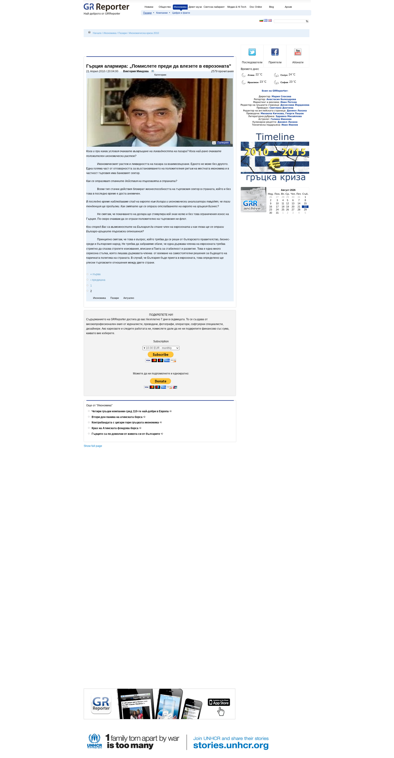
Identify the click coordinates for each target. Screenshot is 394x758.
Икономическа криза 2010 (144, 33)
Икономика (180, 6)
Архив (288, 6)
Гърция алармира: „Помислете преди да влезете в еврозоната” (158, 66)
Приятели (275, 62)
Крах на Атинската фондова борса (115, 428)
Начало (97, 33)
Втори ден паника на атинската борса (117, 417)
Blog (271, 6)
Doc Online (256, 6)
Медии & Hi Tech (236, 6)
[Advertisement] (160, 47)
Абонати (297, 62)
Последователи (252, 62)
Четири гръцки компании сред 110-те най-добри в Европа (130, 411)
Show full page (93, 446)
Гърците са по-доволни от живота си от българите (126, 433)
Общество (165, 6)
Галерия (223, 142)
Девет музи (195, 6)
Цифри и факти (181, 12)
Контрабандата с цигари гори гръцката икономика (126, 422)
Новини (149, 6)
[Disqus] (161, 513)
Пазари (147, 12)
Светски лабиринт (214, 6)
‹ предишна (97, 280)
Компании (162, 12)
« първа (95, 274)
